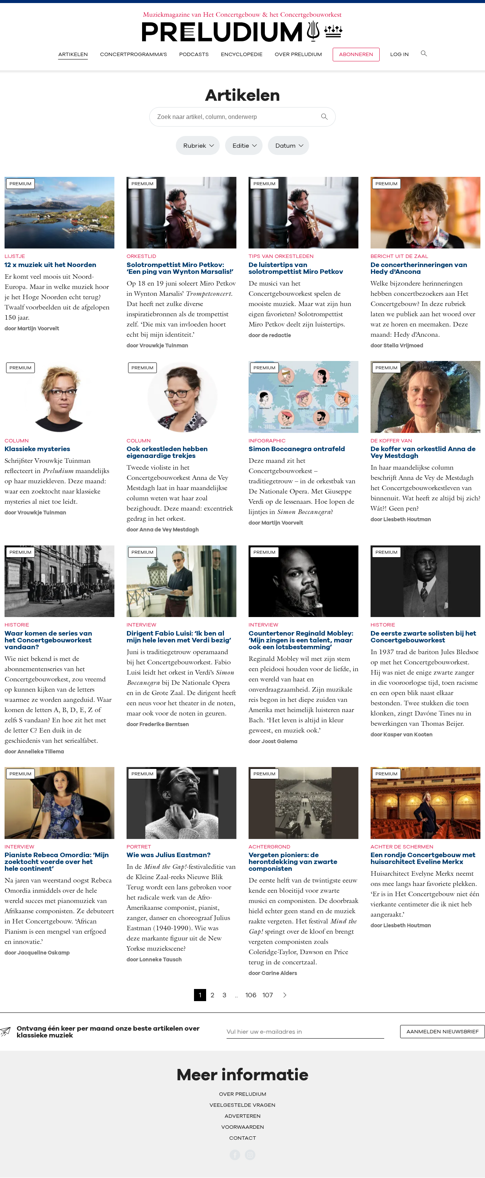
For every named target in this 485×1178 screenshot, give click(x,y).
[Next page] (285, 995)
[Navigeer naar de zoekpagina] (424, 54)
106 (251, 995)
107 (268, 995)
